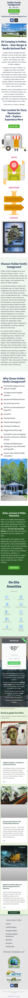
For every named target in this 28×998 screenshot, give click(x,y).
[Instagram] (16, 20)
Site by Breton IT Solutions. (14, 996)
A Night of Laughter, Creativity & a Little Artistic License (13, 764)
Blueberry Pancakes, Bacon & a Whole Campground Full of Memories (12, 886)
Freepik (21, 991)
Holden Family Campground (14, 3)
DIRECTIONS (14, 187)
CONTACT (14, 218)
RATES (14, 157)
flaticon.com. (14, 992)
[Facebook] (12, 20)
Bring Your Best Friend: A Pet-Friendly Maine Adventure (12, 822)
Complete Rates (14, 663)
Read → (4, 781)
